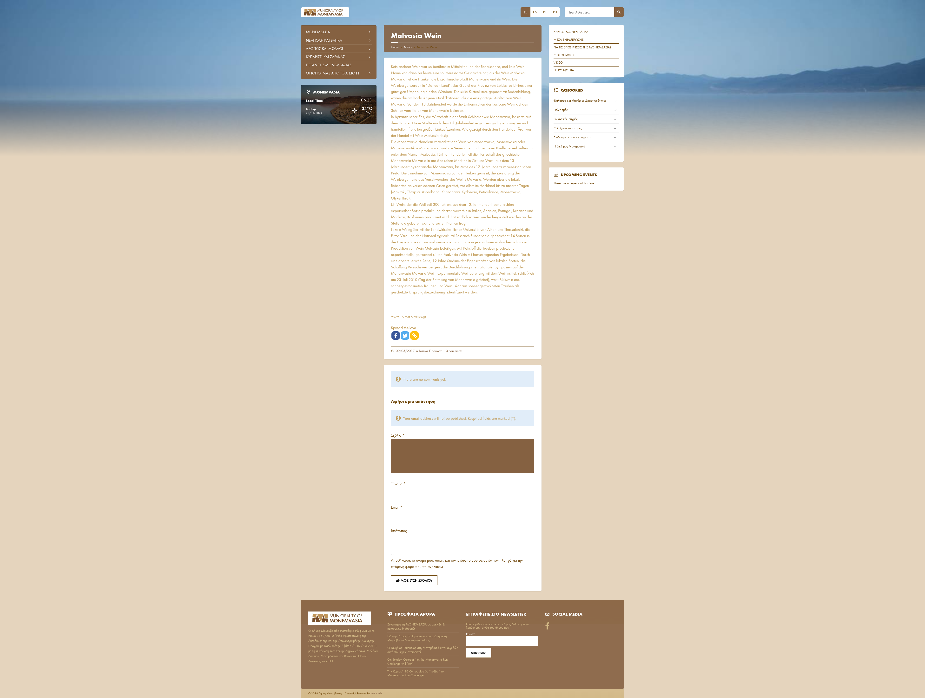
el (525, 12)
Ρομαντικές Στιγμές (566, 119)
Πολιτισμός (561, 109)
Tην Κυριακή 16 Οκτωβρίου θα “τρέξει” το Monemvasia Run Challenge (415, 673)
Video (558, 62)
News (408, 47)
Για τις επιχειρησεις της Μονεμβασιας (582, 47)
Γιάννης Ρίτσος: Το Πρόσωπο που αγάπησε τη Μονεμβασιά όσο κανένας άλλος (417, 638)
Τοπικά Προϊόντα (431, 350)
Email (396, 507)
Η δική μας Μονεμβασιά (569, 146)
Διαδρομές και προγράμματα (572, 137)
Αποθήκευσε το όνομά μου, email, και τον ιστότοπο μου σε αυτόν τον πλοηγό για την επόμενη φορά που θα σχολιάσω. (457, 563)
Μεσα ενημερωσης (568, 39)
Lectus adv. (376, 693)
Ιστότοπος (399, 530)
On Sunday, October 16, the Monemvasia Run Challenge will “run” (417, 661)
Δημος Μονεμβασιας (571, 32)
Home (395, 47)
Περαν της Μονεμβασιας (328, 64)
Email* (470, 634)
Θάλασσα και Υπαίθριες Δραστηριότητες (580, 100)
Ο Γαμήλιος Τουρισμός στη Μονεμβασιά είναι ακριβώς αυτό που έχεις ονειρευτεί (422, 649)
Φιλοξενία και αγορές (568, 128)
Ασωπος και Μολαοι (324, 48)
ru (555, 12)
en (535, 12)
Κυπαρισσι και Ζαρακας (325, 56)
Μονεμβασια (318, 31)
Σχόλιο (397, 435)
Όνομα (398, 483)
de (545, 12)
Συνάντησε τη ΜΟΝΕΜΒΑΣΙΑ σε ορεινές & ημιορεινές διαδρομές (416, 626)
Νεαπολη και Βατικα (324, 40)
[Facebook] (395, 335)
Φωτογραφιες (564, 55)
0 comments (454, 350)
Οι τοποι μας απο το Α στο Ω (332, 73)
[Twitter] (405, 335)
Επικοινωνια (564, 70)
